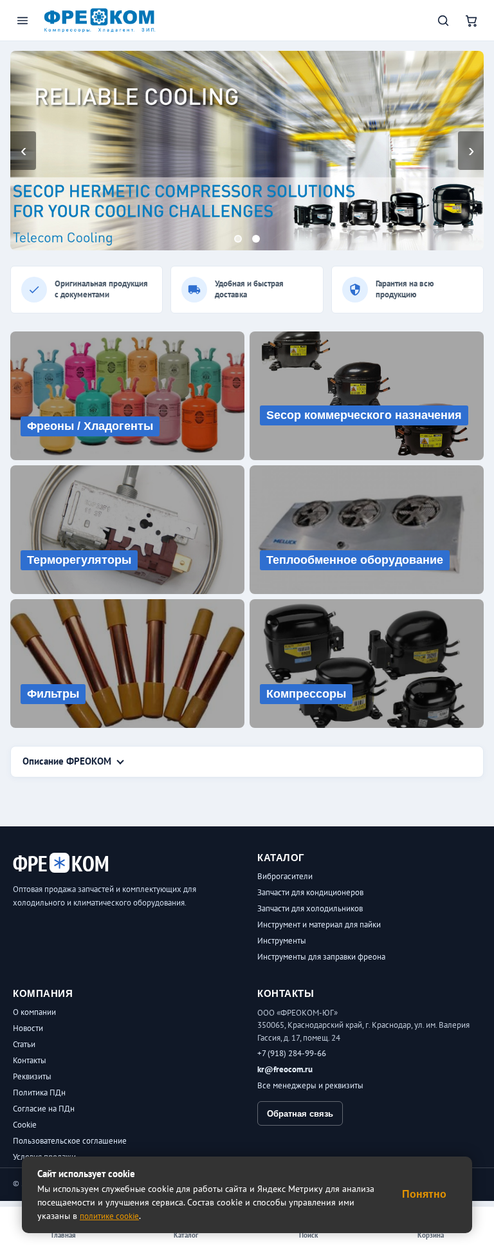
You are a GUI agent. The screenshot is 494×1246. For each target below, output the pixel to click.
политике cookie (109, 1216)
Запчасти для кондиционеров (310, 892)
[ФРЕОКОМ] (99, 20)
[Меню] (22, 20)
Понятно (424, 1194)
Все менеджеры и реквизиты (310, 1085)
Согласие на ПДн (44, 1108)
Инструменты (281, 940)
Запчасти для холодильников (310, 908)
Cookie (25, 1124)
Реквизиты (32, 1076)
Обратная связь (300, 1114)
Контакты (29, 1060)
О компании (34, 1012)
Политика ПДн (39, 1092)
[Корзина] (471, 20)
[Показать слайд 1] (238, 239)
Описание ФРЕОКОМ (67, 761)
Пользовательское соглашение (70, 1140)
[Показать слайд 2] (256, 239)
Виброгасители (285, 876)
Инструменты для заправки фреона (321, 956)
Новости (28, 1028)
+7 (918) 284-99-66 (291, 1053)
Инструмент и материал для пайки (319, 924)
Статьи (24, 1044)
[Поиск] (443, 20)
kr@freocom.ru (285, 1069)
